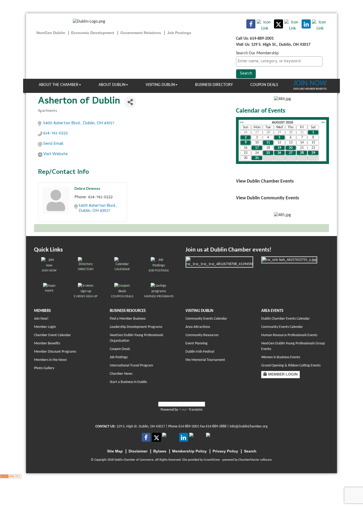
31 (257, 158)
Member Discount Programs (55, 352)
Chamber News (121, 374)
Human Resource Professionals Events (289, 335)
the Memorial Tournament (205, 360)
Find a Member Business (128, 319)
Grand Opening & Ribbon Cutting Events (290, 366)
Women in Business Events (280, 357)
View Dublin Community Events (267, 198)
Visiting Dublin (160, 85)
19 (279, 148)
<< (242, 123)
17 (257, 148)
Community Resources (201, 335)
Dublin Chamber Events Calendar (285, 319)
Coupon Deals (264, 85)
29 (313, 153)
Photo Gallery (44, 368)
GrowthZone (212, 459)
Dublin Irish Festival (199, 352)
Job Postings (119, 357)
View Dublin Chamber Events (265, 181)
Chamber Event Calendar (52, 335)
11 (268, 143)
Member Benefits (47, 343)
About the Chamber (58, 85)
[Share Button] (130, 102)
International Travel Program (131, 366)
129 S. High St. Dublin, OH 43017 (140, 426)
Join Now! (41, 319)
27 (291, 153)
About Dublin (112, 85)
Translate (195, 410)
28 (302, 153)
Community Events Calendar (206, 319)
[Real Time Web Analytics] (10, 476)
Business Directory (214, 85)
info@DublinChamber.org (249, 426)
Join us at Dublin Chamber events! (228, 250)
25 (268, 153)
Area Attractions (197, 327)
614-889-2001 (188, 426)
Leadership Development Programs (136, 327)
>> (323, 123)
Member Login (45, 327)
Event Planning (196, 343)
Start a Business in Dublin (128, 382)
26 (279, 153)
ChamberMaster (248, 459)
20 (291, 148)
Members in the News (50, 360)
